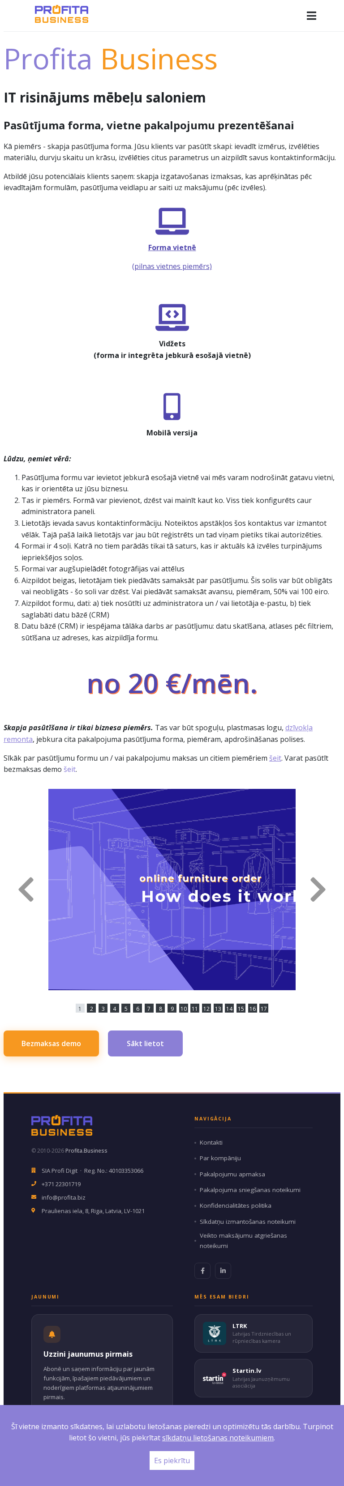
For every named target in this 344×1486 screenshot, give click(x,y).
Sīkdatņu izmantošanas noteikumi (248, 1222)
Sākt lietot (145, 1043)
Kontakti (211, 1142)
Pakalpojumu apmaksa (232, 1174)
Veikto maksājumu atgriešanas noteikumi (243, 1240)
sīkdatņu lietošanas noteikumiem (218, 1438)
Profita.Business (86, 1150)
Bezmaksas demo (51, 1043)
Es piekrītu (172, 1460)
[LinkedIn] (223, 1271)
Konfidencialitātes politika (235, 1205)
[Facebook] (202, 1271)
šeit (275, 758)
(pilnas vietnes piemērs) (172, 266)
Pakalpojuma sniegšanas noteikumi (250, 1190)
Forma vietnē (172, 247)
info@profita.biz (64, 1197)
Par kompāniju (220, 1158)
